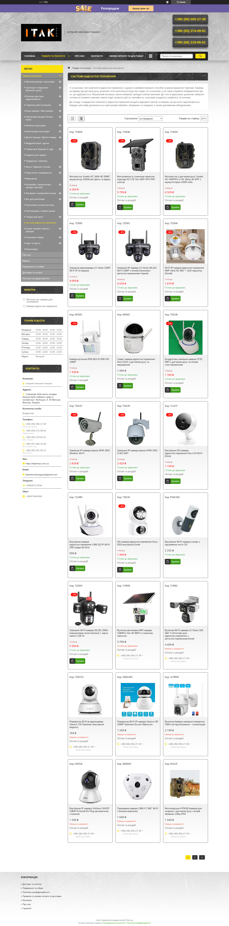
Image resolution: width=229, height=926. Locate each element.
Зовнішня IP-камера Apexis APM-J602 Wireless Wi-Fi (89, 452)
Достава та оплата (32, 884)
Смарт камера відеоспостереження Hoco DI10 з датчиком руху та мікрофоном (136, 362)
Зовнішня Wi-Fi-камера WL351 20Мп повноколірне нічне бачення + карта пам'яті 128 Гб (88, 633)
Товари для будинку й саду (39, 149)
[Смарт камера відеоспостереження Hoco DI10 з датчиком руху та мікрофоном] (138, 338)
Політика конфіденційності (36, 278)
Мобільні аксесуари (36, 125)
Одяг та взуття (33, 243)
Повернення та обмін (33, 266)
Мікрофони (31, 178)
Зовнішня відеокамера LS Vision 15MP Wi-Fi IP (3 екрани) (89, 269)
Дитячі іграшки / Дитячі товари (41, 137)
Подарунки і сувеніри (36, 161)
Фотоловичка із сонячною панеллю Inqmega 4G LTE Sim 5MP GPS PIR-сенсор (136, 179)
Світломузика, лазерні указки (40, 211)
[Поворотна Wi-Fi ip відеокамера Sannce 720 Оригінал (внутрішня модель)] (90, 700)
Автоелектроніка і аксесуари (40, 81)
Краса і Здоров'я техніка (38, 167)
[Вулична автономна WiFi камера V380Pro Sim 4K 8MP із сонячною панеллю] (138, 609)
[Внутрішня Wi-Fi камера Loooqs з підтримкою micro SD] (185, 520)
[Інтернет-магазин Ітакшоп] (41, 32)
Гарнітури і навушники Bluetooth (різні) (37, 89)
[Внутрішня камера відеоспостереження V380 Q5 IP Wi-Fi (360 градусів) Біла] (90, 520)
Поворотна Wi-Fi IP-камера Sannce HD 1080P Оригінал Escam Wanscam (137, 723)
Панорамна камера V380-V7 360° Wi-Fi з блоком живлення (137, 809)
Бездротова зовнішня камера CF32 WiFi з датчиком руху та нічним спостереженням (183, 362)
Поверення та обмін (33, 888)
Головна (29, 56)
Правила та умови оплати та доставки (42, 896)
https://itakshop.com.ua (37, 463)
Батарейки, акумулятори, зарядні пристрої (38, 186)
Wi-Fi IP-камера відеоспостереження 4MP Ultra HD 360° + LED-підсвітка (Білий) (184, 270)
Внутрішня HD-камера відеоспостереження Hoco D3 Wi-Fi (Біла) (183, 453)
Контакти (97, 56)
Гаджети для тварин (36, 155)
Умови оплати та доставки (126, 56)
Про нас (80, 56)
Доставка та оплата (32, 272)
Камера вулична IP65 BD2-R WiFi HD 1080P (89, 360)
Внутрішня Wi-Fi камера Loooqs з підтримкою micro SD (182, 543)
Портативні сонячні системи (40, 205)
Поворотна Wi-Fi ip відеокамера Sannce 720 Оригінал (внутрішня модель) (86, 724)
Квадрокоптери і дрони (37, 143)
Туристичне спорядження (39, 172)
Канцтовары (32, 249)
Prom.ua (129, 920)
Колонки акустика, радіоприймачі (35, 97)
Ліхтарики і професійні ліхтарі (41, 193)
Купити (80, 204)
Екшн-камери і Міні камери (39, 111)
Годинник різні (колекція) (38, 105)
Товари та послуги (53, 56)
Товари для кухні (34, 217)
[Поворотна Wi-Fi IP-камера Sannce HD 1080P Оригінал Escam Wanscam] (138, 700)
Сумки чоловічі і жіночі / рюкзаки (38, 230)
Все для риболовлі (35, 199)
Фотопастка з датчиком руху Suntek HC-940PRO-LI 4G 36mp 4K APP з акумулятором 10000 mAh (184, 179)
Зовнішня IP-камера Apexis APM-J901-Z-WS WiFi (137, 452)
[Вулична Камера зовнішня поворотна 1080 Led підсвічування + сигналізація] (185, 700)
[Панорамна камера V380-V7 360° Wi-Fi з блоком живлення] (138, 787)
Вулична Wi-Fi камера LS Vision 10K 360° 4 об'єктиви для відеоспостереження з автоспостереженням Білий (184, 634)
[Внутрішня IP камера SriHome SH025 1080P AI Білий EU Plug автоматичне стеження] (90, 787)
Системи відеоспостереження (41, 222)
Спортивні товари (35, 237)
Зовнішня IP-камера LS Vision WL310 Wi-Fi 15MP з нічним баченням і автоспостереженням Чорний (136, 270)
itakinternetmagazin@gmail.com (41, 474)
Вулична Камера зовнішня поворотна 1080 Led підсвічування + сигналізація (185, 723)
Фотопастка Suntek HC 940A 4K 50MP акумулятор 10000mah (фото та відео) (89, 178)
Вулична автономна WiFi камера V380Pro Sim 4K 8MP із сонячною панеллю (135, 633)
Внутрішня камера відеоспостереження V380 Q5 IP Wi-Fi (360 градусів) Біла (89, 544)
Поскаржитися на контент (114, 923)
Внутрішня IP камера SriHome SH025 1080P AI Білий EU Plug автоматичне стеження (89, 811)
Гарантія (27, 908)
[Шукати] (200, 56)
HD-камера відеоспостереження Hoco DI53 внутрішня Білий (137, 543)
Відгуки (26, 260)
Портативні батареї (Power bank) (39, 118)
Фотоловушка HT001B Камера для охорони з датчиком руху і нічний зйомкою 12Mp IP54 (183, 811)
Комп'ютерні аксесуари (37, 131)
